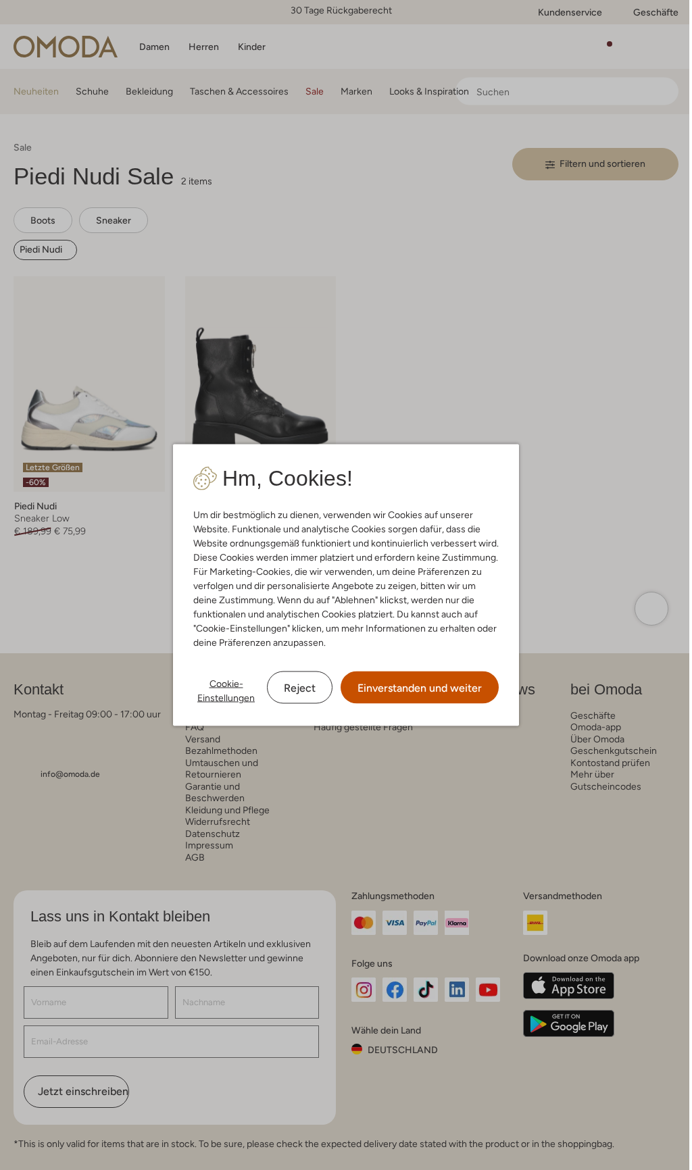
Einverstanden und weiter (419, 688)
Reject (300, 688)
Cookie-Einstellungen (226, 690)
